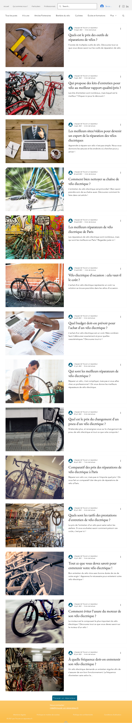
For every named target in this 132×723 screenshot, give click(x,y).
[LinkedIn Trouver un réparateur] (127, 6)
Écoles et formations (96, 15)
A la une (25, 15)
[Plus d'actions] (121, 28)
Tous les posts (11, 15)
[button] (36, 6)
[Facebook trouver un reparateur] (119, 6)
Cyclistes (79, 15)
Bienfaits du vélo (63, 15)
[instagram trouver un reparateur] (123, 6)
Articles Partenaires (42, 15)
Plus (112, 15)
